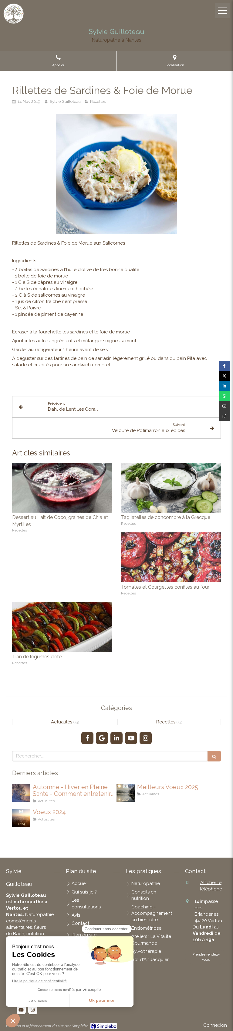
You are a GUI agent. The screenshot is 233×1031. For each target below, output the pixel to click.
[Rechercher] (214, 756)
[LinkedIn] (116, 738)
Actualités (62, 722)
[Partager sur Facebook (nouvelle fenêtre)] (224, 366)
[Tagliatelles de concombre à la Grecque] (171, 488)
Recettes (166, 722)
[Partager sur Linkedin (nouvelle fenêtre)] (224, 386)
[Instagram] (146, 738)
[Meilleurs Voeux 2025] (125, 793)
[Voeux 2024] (21, 818)
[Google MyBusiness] (102, 738)
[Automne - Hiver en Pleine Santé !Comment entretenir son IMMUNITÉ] (21, 793)
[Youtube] (131, 738)
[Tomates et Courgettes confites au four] (171, 557)
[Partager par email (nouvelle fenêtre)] (224, 406)
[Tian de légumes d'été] (62, 627)
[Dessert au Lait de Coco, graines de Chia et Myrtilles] (62, 488)
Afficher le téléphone (211, 886)
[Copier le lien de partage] (224, 416)
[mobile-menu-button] (222, 10)
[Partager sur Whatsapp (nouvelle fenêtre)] (224, 396)
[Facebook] (87, 738)
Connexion (215, 1025)
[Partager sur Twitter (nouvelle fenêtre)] (224, 376)
